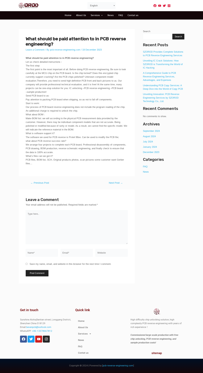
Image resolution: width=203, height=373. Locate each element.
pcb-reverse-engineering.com (118, 365)
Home (68, 15)
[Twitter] (164, 5)
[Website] (111, 253)
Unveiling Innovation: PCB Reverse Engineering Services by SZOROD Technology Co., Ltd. (161, 98)
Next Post (116, 183)
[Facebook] (154, 5)
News (110, 15)
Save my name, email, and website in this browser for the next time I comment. (70, 264)
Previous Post (40, 183)
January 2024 (150, 147)
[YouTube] (159, 5)
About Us (81, 15)
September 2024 (151, 131)
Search (146, 31)
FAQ (120, 15)
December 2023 (151, 152)
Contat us (133, 15)
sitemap (156, 353)
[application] (101, 15)
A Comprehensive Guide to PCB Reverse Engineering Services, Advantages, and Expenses (159, 76)
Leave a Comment (35, 49)
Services (95, 15)
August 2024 (149, 136)
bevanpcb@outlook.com (38, 327)
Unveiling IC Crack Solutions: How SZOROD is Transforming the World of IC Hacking (163, 64)
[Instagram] (169, 5)
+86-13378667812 (42, 331)
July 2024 (148, 141)
